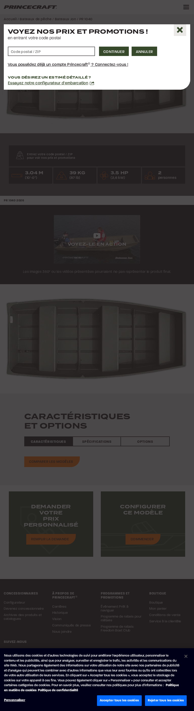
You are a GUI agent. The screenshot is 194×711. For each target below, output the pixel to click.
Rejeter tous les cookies (166, 700)
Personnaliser (14, 700)
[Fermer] (185, 656)
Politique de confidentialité (58, 690)
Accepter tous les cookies (119, 700)
